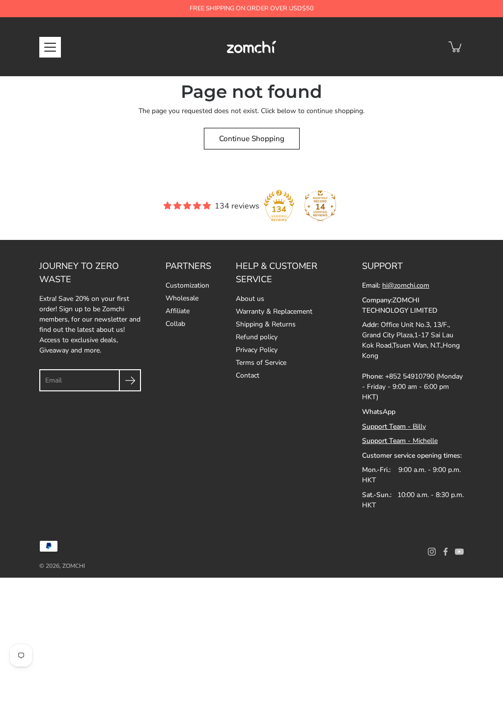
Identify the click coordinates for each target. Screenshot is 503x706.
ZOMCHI (73, 566)
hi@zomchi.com (405, 285)
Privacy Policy (257, 349)
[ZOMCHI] (251, 46)
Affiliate (178, 311)
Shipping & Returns (266, 324)
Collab (175, 323)
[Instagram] (431, 552)
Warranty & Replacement (274, 311)
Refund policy (257, 337)
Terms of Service (261, 362)
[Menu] (50, 47)
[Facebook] (445, 552)
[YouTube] (459, 552)
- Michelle (400, 440)
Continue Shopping (251, 138)
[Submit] (130, 380)
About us (250, 298)
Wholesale (182, 298)
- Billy (394, 426)
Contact (247, 375)
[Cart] (456, 47)
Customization (187, 285)
